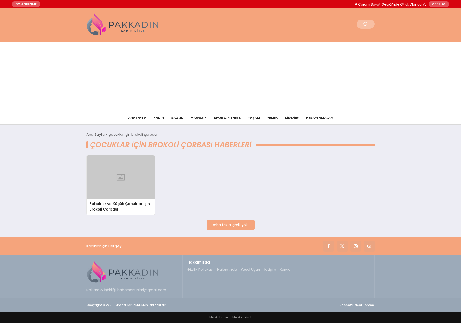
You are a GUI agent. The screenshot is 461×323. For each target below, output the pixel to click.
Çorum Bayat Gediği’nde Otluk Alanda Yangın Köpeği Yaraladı (405, 4)
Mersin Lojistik (242, 317)
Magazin (198, 117)
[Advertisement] (230, 75)
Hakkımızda (227, 269)
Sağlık (177, 117)
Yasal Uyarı (250, 269)
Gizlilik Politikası (200, 269)
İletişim (269, 269)
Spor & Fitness (227, 117)
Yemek (272, 117)
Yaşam (254, 117)
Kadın (158, 117)
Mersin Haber (218, 317)
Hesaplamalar (319, 117)
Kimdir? (292, 117)
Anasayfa (137, 117)
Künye (285, 269)
